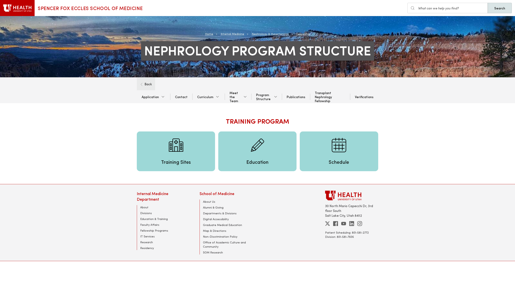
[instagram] (359, 223)
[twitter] (327, 223)
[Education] (257, 151)
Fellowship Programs (154, 230)
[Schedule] (339, 151)
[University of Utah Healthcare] (351, 195)
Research (146, 242)
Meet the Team (234, 97)
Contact (181, 97)
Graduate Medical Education (222, 225)
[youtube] (343, 223)
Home (209, 34)
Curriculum (205, 97)
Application (150, 97)
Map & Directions (214, 231)
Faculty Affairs (149, 225)
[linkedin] (351, 223)
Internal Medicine (232, 34)
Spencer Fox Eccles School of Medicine (90, 8)
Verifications (364, 97)
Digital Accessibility (216, 219)
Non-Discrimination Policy (220, 236)
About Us (209, 202)
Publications (296, 97)
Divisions (146, 213)
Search (499, 8)
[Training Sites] (176, 151)
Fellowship (303, 34)
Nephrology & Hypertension (270, 34)
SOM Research (213, 252)
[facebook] (335, 223)
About (144, 207)
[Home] (17, 8)
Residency (147, 248)
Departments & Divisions (220, 213)
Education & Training (154, 219)
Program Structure (263, 97)
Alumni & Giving (213, 207)
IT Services (147, 236)
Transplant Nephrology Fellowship (323, 97)
